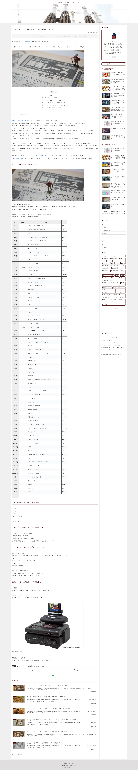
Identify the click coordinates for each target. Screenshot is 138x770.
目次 (52, 92)
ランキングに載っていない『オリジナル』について (55, 105)
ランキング (45, 666)
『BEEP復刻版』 (16, 158)
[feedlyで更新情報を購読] (53, 675)
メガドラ (20, 666)
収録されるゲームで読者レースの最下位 (53, 107)
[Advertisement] (113, 320)
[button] (76, 670)
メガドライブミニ (24, 41)
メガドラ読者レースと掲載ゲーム (51, 97)
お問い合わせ (73, 765)
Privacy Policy (65, 765)
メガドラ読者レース (37, 666)
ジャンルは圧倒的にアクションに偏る (52, 100)
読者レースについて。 (49, 95)
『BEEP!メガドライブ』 (18, 120)
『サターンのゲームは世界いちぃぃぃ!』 (40, 155)
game (14, 666)
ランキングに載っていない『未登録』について (54, 102)
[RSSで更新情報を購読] (56, 675)
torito (113, 41)
